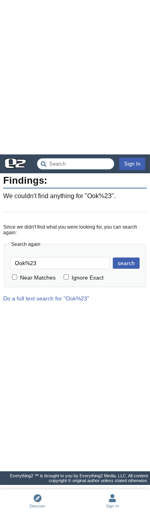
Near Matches (38, 277)
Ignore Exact (88, 277)
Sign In (132, 164)
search (126, 263)
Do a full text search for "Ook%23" (46, 298)
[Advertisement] (75, 77)
